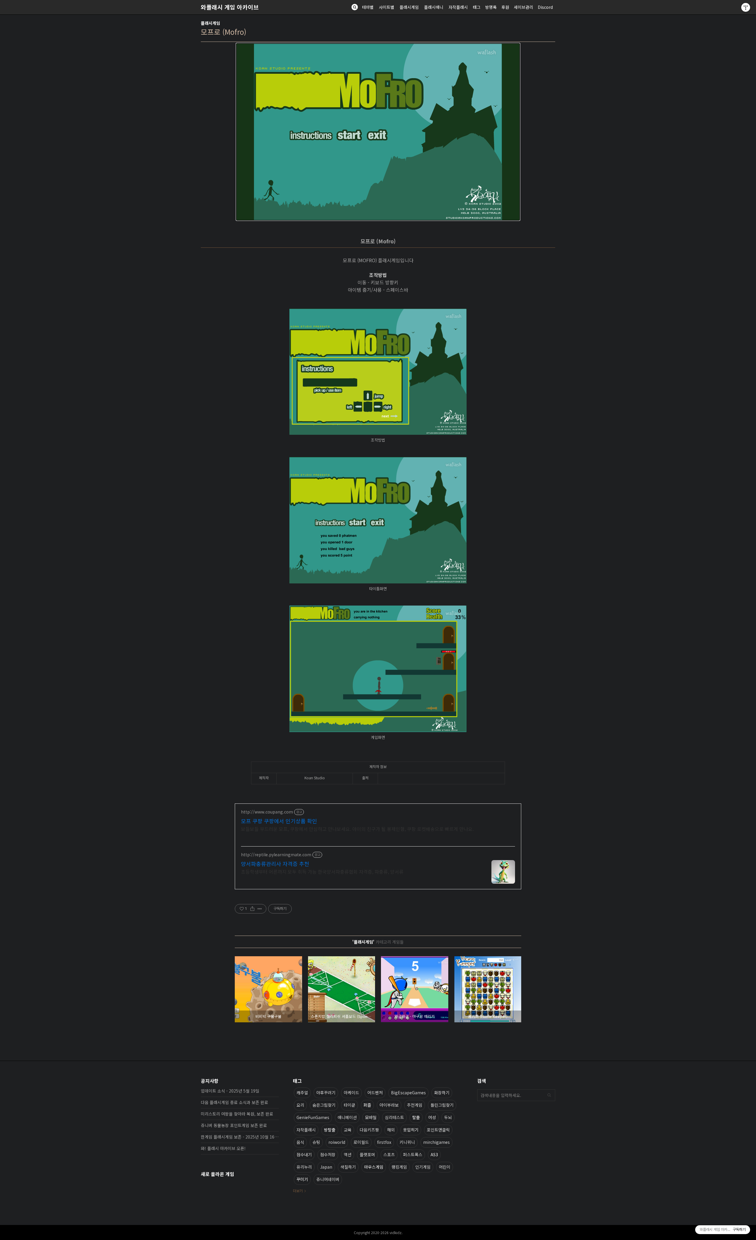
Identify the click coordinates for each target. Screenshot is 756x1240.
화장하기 (441, 1092)
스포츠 (389, 1154)
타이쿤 (349, 1105)
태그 (476, 7)
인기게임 (423, 1167)
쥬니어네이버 (327, 1179)
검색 (549, 1095)
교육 (347, 1130)
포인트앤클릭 (438, 1130)
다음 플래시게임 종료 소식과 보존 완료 (234, 1102)
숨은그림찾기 (323, 1105)
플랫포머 (367, 1154)
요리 (300, 1105)
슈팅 (316, 1142)
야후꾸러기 (325, 1092)
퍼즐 (367, 1105)
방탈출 (329, 1130)
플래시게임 (409, 7)
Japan (326, 1167)
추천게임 (414, 1105)
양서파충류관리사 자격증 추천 (275, 863)
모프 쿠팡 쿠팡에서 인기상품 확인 (279, 820)
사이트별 (386, 7)
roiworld (336, 1142)
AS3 (434, 1154)
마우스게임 (373, 1167)
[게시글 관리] (259, 908)
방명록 (491, 7)
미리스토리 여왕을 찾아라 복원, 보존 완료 (237, 1114)
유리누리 (304, 1167)
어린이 (444, 1167)
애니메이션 (347, 1117)
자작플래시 (458, 7)
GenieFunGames (312, 1117)
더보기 (298, 1190)
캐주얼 (302, 1092)
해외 (391, 1130)
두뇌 (448, 1117)
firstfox (384, 1142)
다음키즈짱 (369, 1130)
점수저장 (327, 1154)
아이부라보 (389, 1105)
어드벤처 (375, 1092)
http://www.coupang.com (267, 811)
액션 (347, 1154)
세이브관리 (523, 7)
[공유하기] (252, 908)
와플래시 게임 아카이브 (230, 7)
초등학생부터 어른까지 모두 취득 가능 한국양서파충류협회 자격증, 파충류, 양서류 (322, 871)
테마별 (368, 7)
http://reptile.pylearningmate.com (276, 854)
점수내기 (304, 1154)
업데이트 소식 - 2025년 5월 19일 (230, 1091)
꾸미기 (302, 1179)
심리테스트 (394, 1117)
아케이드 (351, 1092)
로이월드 (361, 1142)
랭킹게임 (399, 1167)
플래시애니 (433, 7)
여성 (432, 1117)
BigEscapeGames (408, 1092)
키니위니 (407, 1142)
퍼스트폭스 (412, 1154)
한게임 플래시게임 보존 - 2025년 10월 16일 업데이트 (240, 1137)
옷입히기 (410, 1130)
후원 (505, 7)
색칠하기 (348, 1167)
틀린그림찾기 (442, 1105)
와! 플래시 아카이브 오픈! (223, 1148)
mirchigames (436, 1142)
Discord (545, 7)
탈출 (416, 1117)
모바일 (371, 1117)
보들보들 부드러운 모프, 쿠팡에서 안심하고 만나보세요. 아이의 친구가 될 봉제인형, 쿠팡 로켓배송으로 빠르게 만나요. (357, 828)
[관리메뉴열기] (745, 7)
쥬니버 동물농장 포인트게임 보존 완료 (234, 1125)
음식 (300, 1142)
